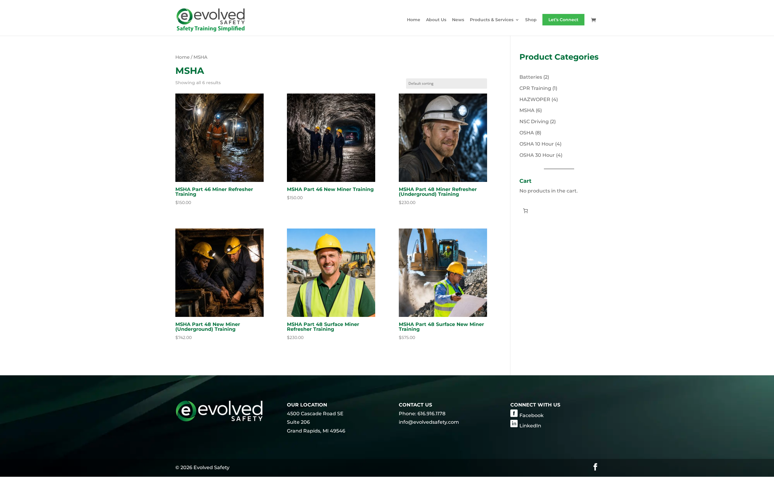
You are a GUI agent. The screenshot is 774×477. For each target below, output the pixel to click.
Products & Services (491, 20)
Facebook (531, 415)
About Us (436, 20)
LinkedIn (530, 426)
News (458, 20)
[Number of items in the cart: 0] (525, 211)
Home (413, 20)
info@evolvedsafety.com (429, 422)
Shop (531, 20)
